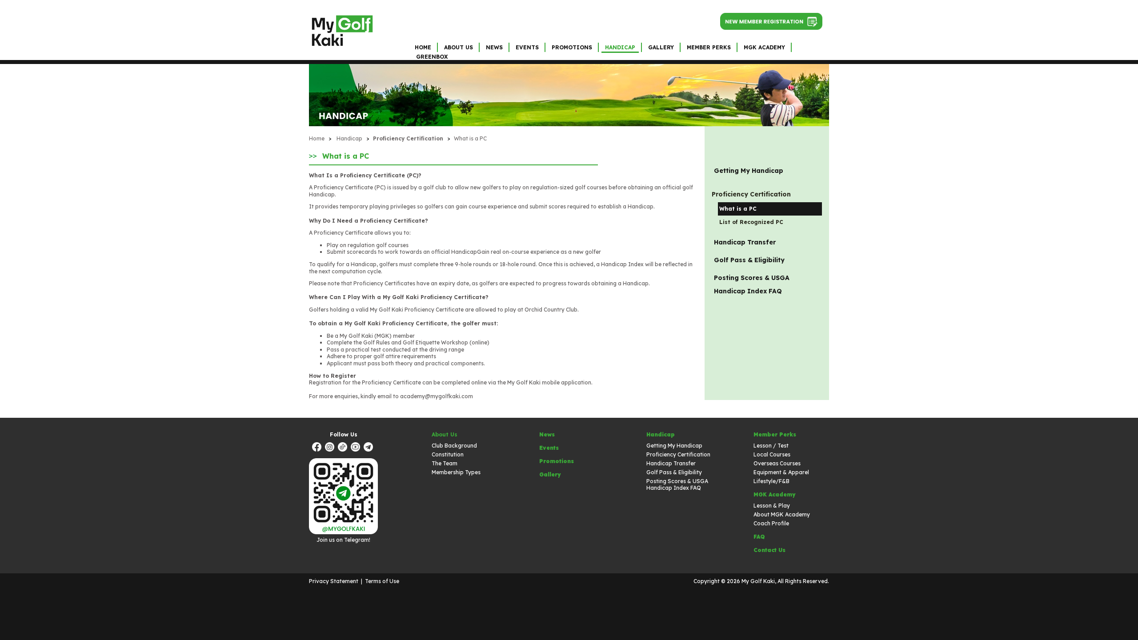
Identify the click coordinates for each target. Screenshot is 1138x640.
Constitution (448, 454)
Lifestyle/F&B (771, 481)
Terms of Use (382, 581)
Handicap (620, 47)
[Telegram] (369, 448)
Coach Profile (771, 523)
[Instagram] (331, 448)
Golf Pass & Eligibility (749, 260)
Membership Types (456, 472)
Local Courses (771, 454)
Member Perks (709, 47)
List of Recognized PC (751, 222)
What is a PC (470, 138)
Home (423, 47)
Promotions (572, 47)
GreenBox (432, 56)
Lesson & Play (771, 505)
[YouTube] (356, 448)
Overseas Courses (777, 463)
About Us (458, 47)
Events (527, 47)
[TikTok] (343, 448)
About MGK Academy (781, 514)
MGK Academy (764, 47)
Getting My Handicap (748, 171)
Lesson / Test (771, 445)
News (494, 47)
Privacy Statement (333, 581)
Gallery (661, 47)
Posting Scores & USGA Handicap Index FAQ (751, 284)
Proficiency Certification (678, 454)
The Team (444, 463)
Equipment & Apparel (781, 472)
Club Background (454, 445)
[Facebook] (318, 448)
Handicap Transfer (745, 242)
